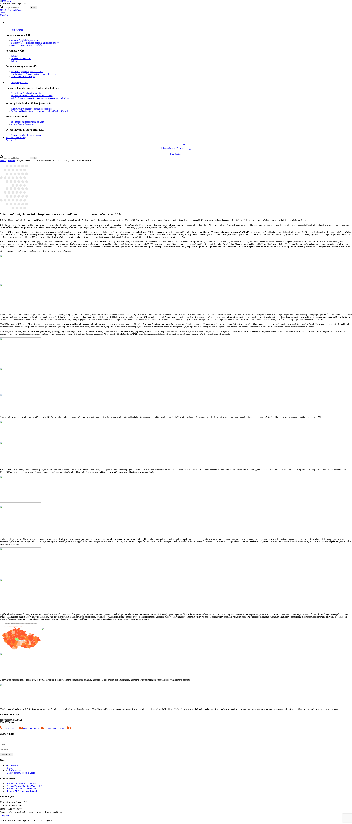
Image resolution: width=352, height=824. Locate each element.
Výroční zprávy (14, 770)
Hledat (33, 8)
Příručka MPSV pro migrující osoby (22, 791)
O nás (2, 13)
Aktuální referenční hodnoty (23, 124)
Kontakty (4, 15)
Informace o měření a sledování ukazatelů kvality (32, 95)
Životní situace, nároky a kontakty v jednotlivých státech (35, 74)
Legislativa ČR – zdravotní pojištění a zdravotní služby (35, 43)
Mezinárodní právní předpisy (23, 76)
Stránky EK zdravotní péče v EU (21, 788)
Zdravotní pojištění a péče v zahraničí (27, 71)
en (7, 22)
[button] (1, 17)
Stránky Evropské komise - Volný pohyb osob (27, 786)
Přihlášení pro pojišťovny (11, 10)
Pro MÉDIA (12, 765)
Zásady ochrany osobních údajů (21, 773)
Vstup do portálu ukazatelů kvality (26, 93)
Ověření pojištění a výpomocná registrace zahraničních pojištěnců (39, 111)
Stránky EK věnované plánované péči (23, 783)
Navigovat (4, 815)
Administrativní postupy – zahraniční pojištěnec (31, 109)
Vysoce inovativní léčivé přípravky (26, 135)
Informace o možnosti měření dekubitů (27, 122)
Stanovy (10, 768)
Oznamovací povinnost (21, 58)
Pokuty (14, 61)
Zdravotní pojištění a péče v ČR (25, 40)
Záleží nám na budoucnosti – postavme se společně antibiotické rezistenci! (43, 98)
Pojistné (14, 56)
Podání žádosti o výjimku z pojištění (26, 45)
